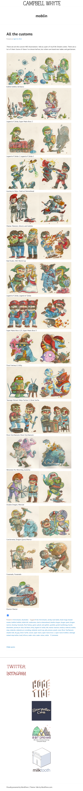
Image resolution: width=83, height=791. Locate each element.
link (47, 627)
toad (20, 635)
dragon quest (65, 622)
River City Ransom (67, 630)
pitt (46, 630)
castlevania (32, 622)
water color (32, 635)
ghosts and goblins (43, 625)
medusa (62, 627)
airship (50, 620)
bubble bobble (16, 622)
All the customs (19, 33)
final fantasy (28, 625)
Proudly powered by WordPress (17, 787)
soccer (31, 633)
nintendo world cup (38, 630)
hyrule (70, 625)
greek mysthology (62, 625)
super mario (38, 633)
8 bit (36, 620)
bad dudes (56, 620)
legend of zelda (40, 627)
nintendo (13, 630)
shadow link (10, 633)
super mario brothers (62, 633)
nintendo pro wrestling (23, 630)
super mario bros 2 (48, 633)
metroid (67, 627)
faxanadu (20, 625)
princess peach (52, 630)
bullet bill (25, 622)
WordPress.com (46, 787)
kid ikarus (27, 627)
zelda (47, 635)
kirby (32, 627)
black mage (64, 620)
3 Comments (54, 635)
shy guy (17, 633)
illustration (25, 620)
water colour (40, 635)
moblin (73, 627)
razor (59, 630)
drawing (14, 625)
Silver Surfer (24, 633)
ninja (7, 630)
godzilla (52, 625)
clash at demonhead (43, 622)
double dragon (55, 622)
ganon (35, 625)
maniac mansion (54, 627)
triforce (25, 635)
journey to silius (19, 627)
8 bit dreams (17, 620)
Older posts (10, 647)
